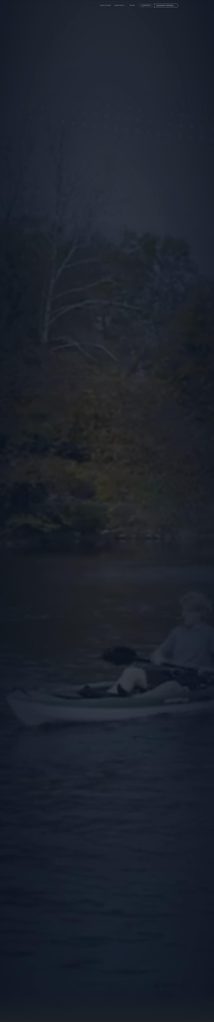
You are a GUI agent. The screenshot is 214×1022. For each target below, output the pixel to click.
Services (119, 5)
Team (132, 5)
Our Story (105, 5)
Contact (146, 5)
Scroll (107, 523)
